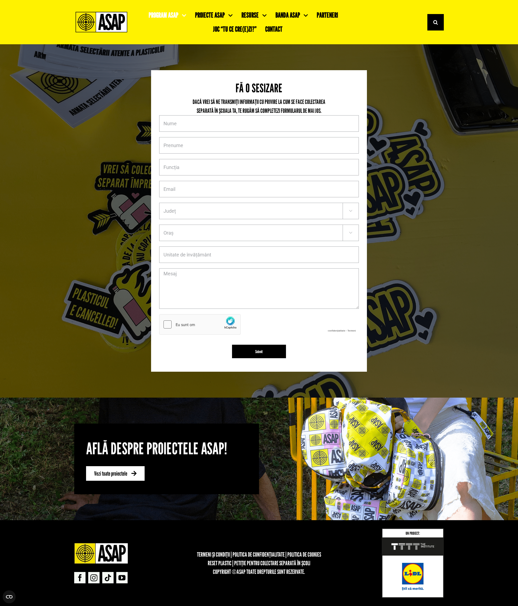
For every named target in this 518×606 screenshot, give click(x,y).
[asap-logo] (101, 545)
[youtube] (122, 577)
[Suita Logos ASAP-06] (101, 13)
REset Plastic (219, 563)
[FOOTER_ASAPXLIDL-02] (413, 530)
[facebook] (80, 577)
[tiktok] (108, 577)
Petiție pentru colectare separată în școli (272, 563)
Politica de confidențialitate (259, 554)
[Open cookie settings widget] (9, 596)
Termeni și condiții (213, 554)
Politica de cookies (304, 554)
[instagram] (94, 577)
